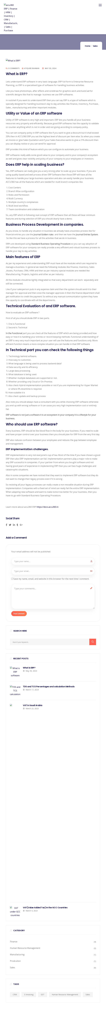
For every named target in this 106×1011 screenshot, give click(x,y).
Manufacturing (17, 954)
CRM (15, 994)
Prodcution (15, 961)
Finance (13, 941)
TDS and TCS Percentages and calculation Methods (48, 686)
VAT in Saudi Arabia (32, 705)
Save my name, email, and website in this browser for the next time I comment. (51, 578)
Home (87, 46)
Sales (95, 46)
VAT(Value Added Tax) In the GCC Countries (45, 907)
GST (42, 994)
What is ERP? (29, 667)
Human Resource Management (25, 948)
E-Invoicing (28, 994)
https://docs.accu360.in (47, 507)
